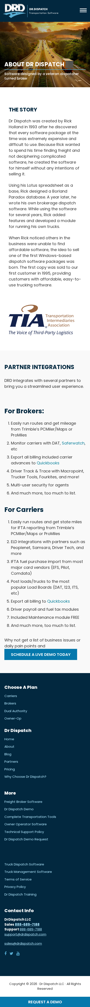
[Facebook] (5, 953)
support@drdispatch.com (25, 934)
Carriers (10, 696)
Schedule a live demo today (41, 654)
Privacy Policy (15, 887)
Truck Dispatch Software (24, 864)
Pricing (9, 769)
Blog (7, 754)
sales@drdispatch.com (23, 943)
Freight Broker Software (23, 802)
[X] (11, 953)
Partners (11, 761)
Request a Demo (45, 1002)
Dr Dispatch (30, 11)
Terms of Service (18, 879)
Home (9, 739)
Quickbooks (48, 463)
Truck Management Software (28, 872)
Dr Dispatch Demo (19, 809)
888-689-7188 (27, 924)
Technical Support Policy (24, 832)
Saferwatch (73, 443)
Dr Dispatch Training (20, 894)
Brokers (10, 703)
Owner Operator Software (25, 824)
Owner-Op (12, 718)
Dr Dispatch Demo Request (26, 839)
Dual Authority (15, 711)
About (9, 746)
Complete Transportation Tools (30, 817)
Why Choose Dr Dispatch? (25, 776)
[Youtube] (18, 953)
